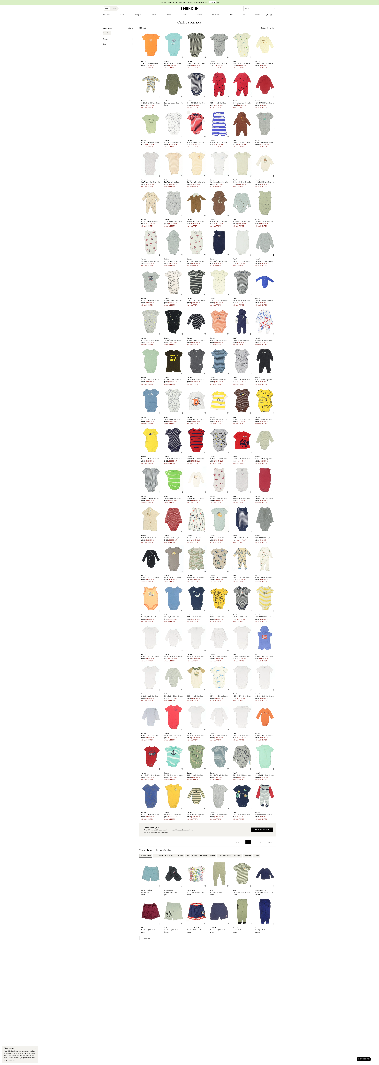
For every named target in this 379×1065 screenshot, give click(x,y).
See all (147, 938)
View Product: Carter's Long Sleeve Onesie (265, 50)
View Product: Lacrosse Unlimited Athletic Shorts (196, 916)
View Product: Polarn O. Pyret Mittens (174, 878)
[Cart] (275, 15)
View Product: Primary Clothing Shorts (151, 878)
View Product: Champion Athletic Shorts (151, 916)
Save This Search (262, 829)
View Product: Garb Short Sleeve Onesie (242, 878)
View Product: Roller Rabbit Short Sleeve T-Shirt (196, 878)
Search (247, 8)
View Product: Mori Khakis (219, 878)
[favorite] (159, 57)
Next (270, 842)
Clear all (130, 28)
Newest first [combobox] (270, 28)
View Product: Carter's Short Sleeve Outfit (196, 406)
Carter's (105, 33)
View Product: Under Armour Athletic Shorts (174, 916)
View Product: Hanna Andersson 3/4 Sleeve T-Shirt (265, 878)
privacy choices (28, 1058)
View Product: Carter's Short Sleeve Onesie (151, 50)
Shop (106, 8)
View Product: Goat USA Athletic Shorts (219, 916)
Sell (114, 8)
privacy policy (10, 1060)
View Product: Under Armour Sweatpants (242, 916)
